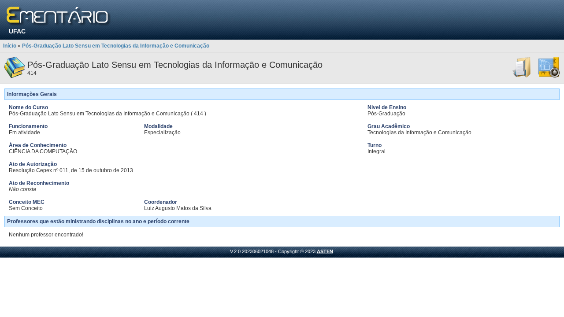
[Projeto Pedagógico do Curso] (549, 76)
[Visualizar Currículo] (522, 76)
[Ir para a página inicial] (59, 16)
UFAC (17, 31)
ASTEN (325, 251)
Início (9, 46)
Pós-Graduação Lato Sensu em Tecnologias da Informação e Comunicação (115, 46)
